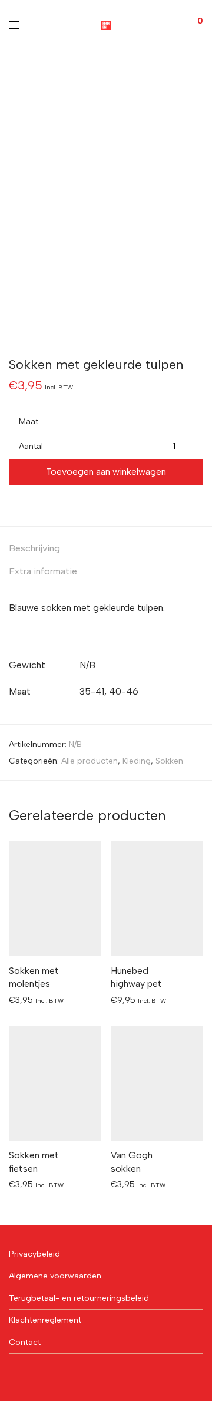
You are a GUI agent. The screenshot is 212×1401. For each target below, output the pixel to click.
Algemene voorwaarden (55, 1276)
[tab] (106, 548)
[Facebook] (12, 1374)
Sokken (169, 761)
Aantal (31, 446)
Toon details (27, 999)
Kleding (136, 761)
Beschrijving (34, 548)
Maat (28, 422)
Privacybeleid (34, 1254)
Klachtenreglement (45, 1320)
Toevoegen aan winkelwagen (106, 471)
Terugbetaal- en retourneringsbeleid (79, 1298)
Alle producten (89, 761)
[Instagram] (30, 1374)
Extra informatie (43, 571)
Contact (25, 1342)
